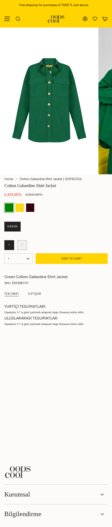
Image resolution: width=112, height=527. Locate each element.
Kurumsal (17, 494)
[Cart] (105, 19)
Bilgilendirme (22, 513)
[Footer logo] (18, 472)
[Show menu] (7, 19)
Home (8, 179)
